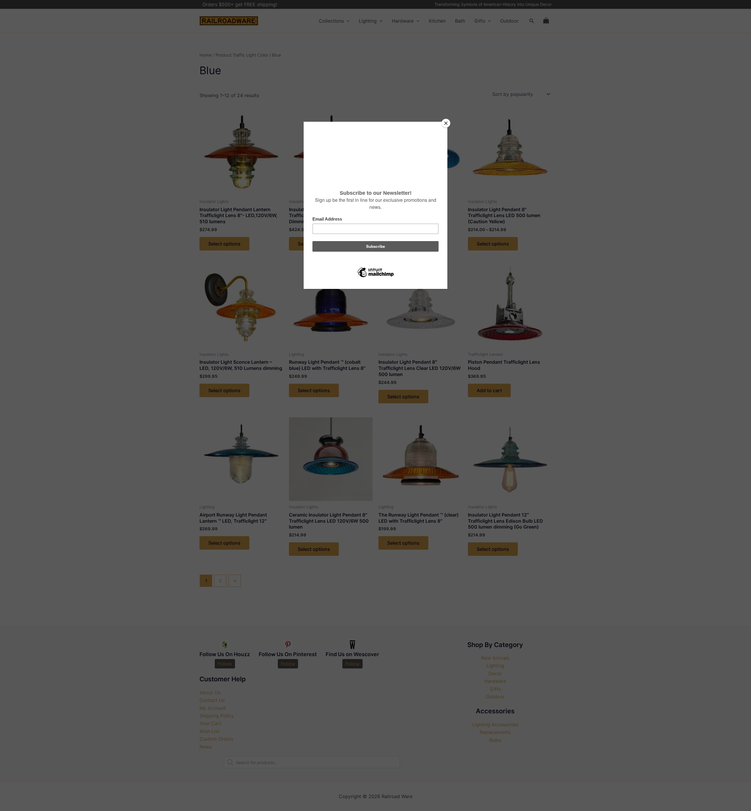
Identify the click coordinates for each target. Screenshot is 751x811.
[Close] (446, 123)
